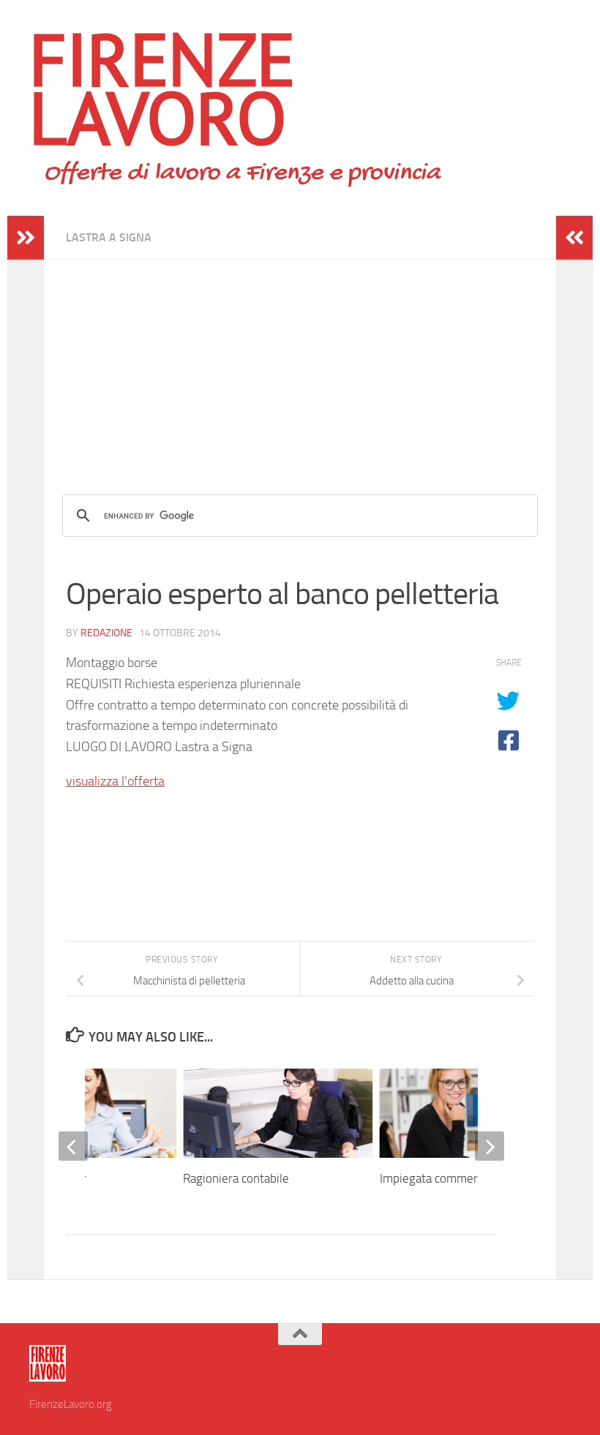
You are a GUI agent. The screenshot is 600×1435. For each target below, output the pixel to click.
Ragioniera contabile (236, 1178)
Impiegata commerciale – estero (465, 1178)
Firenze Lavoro (162, 87)
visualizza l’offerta (115, 781)
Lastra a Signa (108, 237)
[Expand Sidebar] (25, 238)
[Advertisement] (300, 362)
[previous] (73, 1146)
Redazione (106, 633)
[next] (489, 1146)
